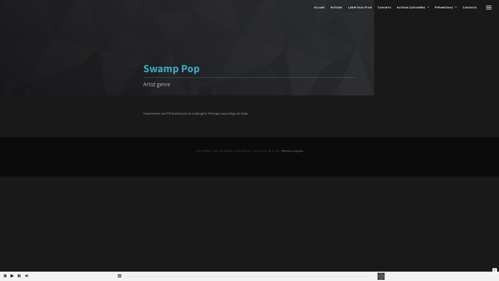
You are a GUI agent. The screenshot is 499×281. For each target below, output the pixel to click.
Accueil (319, 7)
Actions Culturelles (411, 7)
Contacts (470, 7)
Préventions (444, 7)
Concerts (384, 7)
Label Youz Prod (360, 7)
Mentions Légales (292, 151)
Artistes (336, 7)
